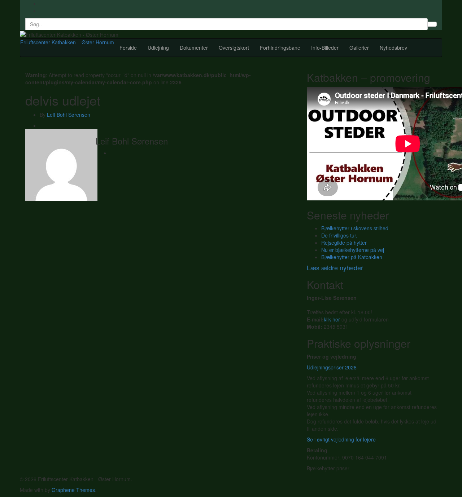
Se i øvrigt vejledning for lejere (341, 439)
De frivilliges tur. (339, 235)
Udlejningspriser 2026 (332, 367)
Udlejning (158, 47)
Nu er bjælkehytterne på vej (352, 249)
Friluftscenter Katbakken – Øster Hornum (67, 42)
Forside (128, 47)
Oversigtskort (234, 47)
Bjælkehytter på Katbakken (351, 257)
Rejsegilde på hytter (344, 242)
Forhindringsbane (280, 47)
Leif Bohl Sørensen (68, 114)
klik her (332, 319)
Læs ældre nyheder (335, 267)
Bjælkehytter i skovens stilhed (354, 228)
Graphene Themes (73, 489)
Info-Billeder (325, 47)
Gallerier (359, 47)
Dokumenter (194, 47)
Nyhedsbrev (393, 47)
